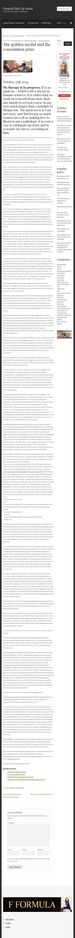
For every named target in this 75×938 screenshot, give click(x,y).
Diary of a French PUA (17, 36)
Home (7, 36)
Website (40, 849)
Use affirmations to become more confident (63, 200)
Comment (11, 823)
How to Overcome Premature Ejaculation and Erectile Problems (64, 118)
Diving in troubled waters (17, 772)
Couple (59, 269)
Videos (59, 324)
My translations (62, 299)
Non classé (60, 304)
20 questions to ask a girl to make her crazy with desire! (64, 223)
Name (9, 849)
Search (59, 40)
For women (60, 278)
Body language (61, 264)
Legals (8, 927)
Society (59, 319)
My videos (60, 302)
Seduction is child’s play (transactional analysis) (12, 795)
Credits (8, 923)
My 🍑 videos (46, 23)
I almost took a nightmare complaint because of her (26, 779)
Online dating (61, 306)
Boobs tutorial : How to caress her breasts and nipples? (64, 141)
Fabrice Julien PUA (31, 40)
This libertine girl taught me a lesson (21, 777)
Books (59, 266)
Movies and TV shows (64, 293)
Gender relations (62, 282)
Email (24, 849)
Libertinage (60, 288)
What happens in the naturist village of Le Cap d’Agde (63, 237)
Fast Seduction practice (16, 774)
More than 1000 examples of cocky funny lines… (63, 215)
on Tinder (23, 340)
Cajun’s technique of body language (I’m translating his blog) (23, 472)
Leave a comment (44, 40)
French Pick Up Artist (18, 8)
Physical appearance (63, 308)
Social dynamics (62, 317)
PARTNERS (10, 919)
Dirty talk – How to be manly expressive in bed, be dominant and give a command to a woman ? (64, 129)
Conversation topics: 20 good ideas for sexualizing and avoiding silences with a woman (64, 247)
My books (60, 295)
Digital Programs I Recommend (13, 23)
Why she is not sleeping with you (41, 794)
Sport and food (62, 321)
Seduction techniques (64, 315)
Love (58, 291)
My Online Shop (33, 23)
